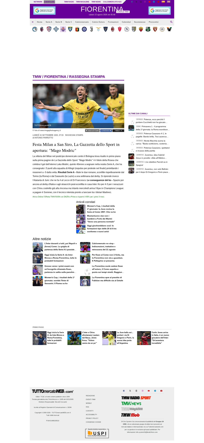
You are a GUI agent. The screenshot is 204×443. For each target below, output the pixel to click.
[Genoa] (77, 29)
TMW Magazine (82, 2)
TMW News (96, 2)
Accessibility (91, 414)
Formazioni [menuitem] (113, 22)
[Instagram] (145, 2)
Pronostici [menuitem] (153, 22)
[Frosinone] (70, 29)
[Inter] (84, 29)
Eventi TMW (90, 399)
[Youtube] (149, 2)
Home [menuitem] (39, 22)
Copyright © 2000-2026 (42, 412)
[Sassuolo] (148, 29)
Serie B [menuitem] (58, 22)
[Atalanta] (35, 29)
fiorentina (55, 77)
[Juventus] (91, 29)
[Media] (158, 2)
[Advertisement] (102, 306)
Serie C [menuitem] (68, 22)
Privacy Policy (92, 418)
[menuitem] (33, 22)
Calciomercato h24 (112, 2)
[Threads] (141, 2)
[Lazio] (98, 29)
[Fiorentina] (63, 29)
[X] (136, 2)
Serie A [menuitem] (49, 22)
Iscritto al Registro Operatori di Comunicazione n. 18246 (52, 407)
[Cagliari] (49, 29)
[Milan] (112, 29)
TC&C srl (44, 396)
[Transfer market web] (168, 2)
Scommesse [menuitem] (139, 22)
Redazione (90, 396)
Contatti (89, 411)
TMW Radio (69, 2)
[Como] (56, 29)
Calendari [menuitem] (126, 22)
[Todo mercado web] (163, 2)
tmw (37, 77)
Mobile (89, 403)
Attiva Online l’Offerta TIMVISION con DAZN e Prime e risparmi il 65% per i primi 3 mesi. (69, 197)
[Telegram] (154, 2)
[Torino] (155, 29)
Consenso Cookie (93, 422)
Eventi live (49, 2)
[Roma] (141, 29)
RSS (87, 407)
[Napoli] (127, 29)
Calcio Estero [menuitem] (98, 22)
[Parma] (134, 29)
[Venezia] (169, 29)
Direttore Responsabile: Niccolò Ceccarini (53, 402)
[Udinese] (162, 29)
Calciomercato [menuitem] (82, 22)
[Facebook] (132, 2)
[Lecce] (105, 29)
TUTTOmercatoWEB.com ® (61, 412)
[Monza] (120, 29)
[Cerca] (171, 22)
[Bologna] (42, 29)
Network (38, 2)
